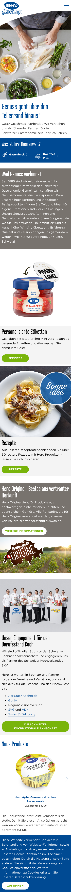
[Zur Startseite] (11, 15)
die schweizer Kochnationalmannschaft (35, 726)
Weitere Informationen (24, 531)
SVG (11, 709)
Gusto (12, 700)
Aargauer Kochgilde (22, 695)
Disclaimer (54, 854)
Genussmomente (14, 195)
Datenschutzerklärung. (30, 877)
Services (15, 358)
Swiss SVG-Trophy (21, 714)
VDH (25, 709)
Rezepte (15, 469)
